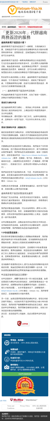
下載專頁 (25, 2)
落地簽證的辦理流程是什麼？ (10, 2)
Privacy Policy (25, 406)
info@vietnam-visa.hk (33, 178)
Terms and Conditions (10, 407)
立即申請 (25, 324)
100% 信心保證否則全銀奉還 (39, 407)
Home (4, 27)
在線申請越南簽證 (25, 374)
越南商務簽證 (12, 27)
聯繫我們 (33, 2)
